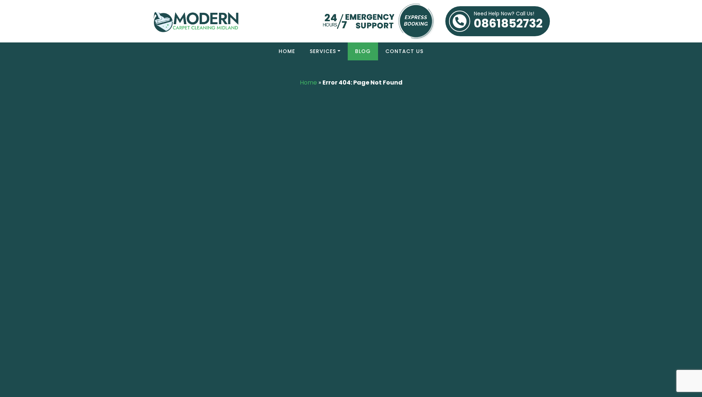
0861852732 (508, 21)
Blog (363, 51)
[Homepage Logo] (230, 21)
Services (323, 51)
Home (287, 51)
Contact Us (404, 51)
